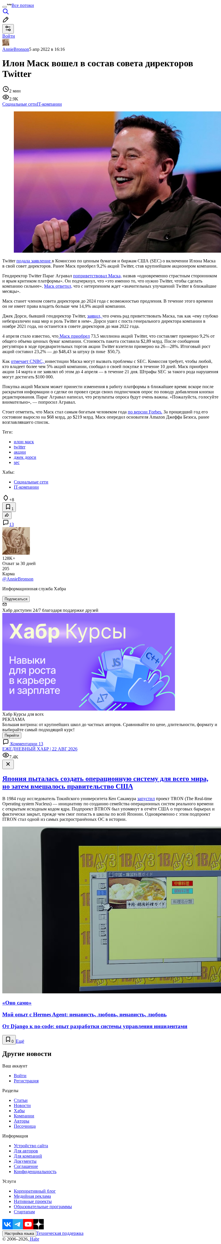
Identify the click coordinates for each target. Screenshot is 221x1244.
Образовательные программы (43, 1206)
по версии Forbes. (145, 411)
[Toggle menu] (4, 7)
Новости (22, 1105)
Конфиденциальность (35, 1171)
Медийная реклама (32, 1196)
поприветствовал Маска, (97, 275)
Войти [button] (8, 36)
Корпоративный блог (35, 1191)
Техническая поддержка (59, 1233)
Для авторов (26, 1150)
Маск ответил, (58, 286)
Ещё (20, 1041)
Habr (34, 1239)
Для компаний (28, 1156)
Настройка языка (19, 1233)
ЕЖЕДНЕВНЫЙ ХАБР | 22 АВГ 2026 (39, 748)
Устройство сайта (31, 1145)
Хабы (19, 1110)
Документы (25, 1161)
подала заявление (34, 260)
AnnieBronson (15, 49)
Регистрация (26, 1080)
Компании (24, 1115)
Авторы (21, 1121)
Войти (20, 1075)
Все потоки (23, 5)
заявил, (94, 316)
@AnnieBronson (17, 578)
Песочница (25, 1126)
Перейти (12, 735)
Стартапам (24, 1211)
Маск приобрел (74, 336)
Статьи (21, 1100)
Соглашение (26, 1166)
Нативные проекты (33, 1201)
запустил (146, 798)
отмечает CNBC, (28, 361)
